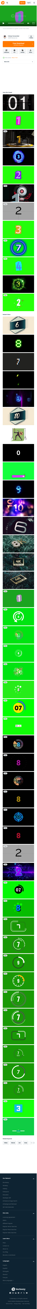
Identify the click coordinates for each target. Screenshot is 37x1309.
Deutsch (5, 1273)
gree (25, 1142)
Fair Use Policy (25, 1303)
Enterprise (6, 1191)
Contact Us (6, 1245)
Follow (31, 38)
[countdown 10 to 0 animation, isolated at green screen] (18, 907)
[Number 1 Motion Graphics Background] (18, 192)
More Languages (7, 1279)
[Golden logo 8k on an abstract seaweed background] (18, 543)
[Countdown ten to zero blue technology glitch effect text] (18, 488)
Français (5, 1277)
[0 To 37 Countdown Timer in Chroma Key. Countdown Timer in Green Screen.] (18, 725)
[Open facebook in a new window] (9, 1292)
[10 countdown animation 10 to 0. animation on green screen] (18, 616)
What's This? (15, 57)
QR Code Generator (8, 1206)
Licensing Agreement (9, 1216)
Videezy (5, 1188)
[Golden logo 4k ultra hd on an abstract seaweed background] (18, 561)
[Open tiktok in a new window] (20, 1292)
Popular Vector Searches (10, 1225)
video (5, 1142)
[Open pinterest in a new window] (18, 1292)
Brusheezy (6, 1182)
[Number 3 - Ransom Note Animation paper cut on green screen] (18, 229)
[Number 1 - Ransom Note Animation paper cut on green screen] (18, 119)
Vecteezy (5, 1185)
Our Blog (5, 1251)
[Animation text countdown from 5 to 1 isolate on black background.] (18, 156)
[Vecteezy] (2, 2)
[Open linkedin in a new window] (15, 1292)
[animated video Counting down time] (18, 871)
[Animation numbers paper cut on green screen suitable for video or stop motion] (18, 265)
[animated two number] (18, 301)
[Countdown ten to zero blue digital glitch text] (18, 397)
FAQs (4, 1242)
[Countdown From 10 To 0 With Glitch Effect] (18, 361)
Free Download (18, 44)
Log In (28, 2)
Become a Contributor (9, 1254)
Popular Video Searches (9, 1232)
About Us (5, 1248)
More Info (6, 61)
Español (5, 1267)
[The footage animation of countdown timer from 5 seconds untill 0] (18, 210)
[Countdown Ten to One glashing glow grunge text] (18, 506)
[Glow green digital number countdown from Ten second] (18, 379)
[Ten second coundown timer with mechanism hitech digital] (18, 525)
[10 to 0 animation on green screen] (18, 597)
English (5, 1264)
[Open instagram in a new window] (12, 1292)
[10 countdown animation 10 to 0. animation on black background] (18, 743)
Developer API (7, 1197)
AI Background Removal (10, 1203)
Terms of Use (8, 1303)
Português (6, 1270)
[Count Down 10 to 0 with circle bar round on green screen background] (18, 889)
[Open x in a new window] (23, 1292)
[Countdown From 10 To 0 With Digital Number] (18, 342)
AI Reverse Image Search (10, 1200)
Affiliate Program (7, 1222)
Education (6, 1194)
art (20, 1142)
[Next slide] (30, 1142)
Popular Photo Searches (9, 1229)
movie (13, 1142)
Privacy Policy (16, 1303)
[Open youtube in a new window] (26, 1292)
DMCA (4, 1219)
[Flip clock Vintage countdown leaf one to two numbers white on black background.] (18, 102)
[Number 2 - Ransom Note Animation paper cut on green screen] (18, 174)
